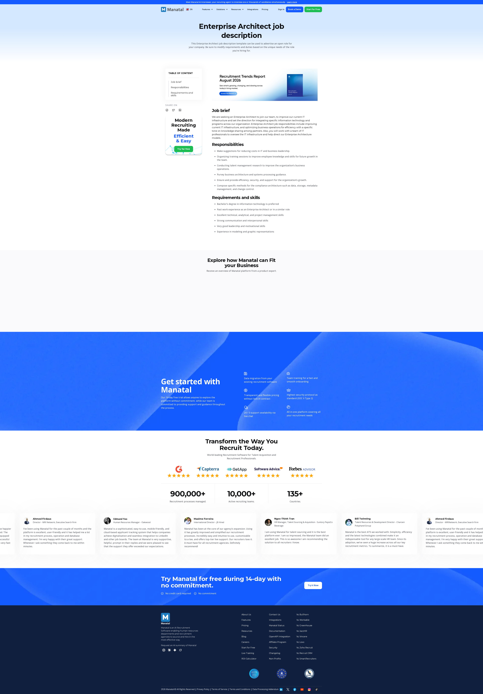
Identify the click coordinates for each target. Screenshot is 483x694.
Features (246, 620)
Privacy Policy (203, 689)
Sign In (281, 9)
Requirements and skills (182, 94)
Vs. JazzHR (301, 631)
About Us (246, 614)
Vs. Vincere (301, 636)
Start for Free (313, 9)
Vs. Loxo (300, 642)
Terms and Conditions (239, 689)
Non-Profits (275, 659)
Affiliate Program (277, 642)
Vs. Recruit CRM (304, 653)
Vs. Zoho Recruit (304, 647)
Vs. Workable (302, 620)
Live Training (248, 653)
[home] (172, 9)
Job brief (176, 82)
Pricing (265, 9)
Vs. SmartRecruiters (306, 659)
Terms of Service (219, 689)
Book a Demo (294, 9)
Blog (244, 636)
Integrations (252, 9)
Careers (245, 642)
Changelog (274, 653)
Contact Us (274, 614)
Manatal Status (276, 625)
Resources (247, 631)
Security (273, 647)
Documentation (277, 631)
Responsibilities (180, 87)
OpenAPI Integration (279, 636)
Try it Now (313, 585)
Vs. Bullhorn (302, 614)
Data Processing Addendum (265, 689)
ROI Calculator (249, 659)
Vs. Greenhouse (304, 625)
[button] (189, 9)
